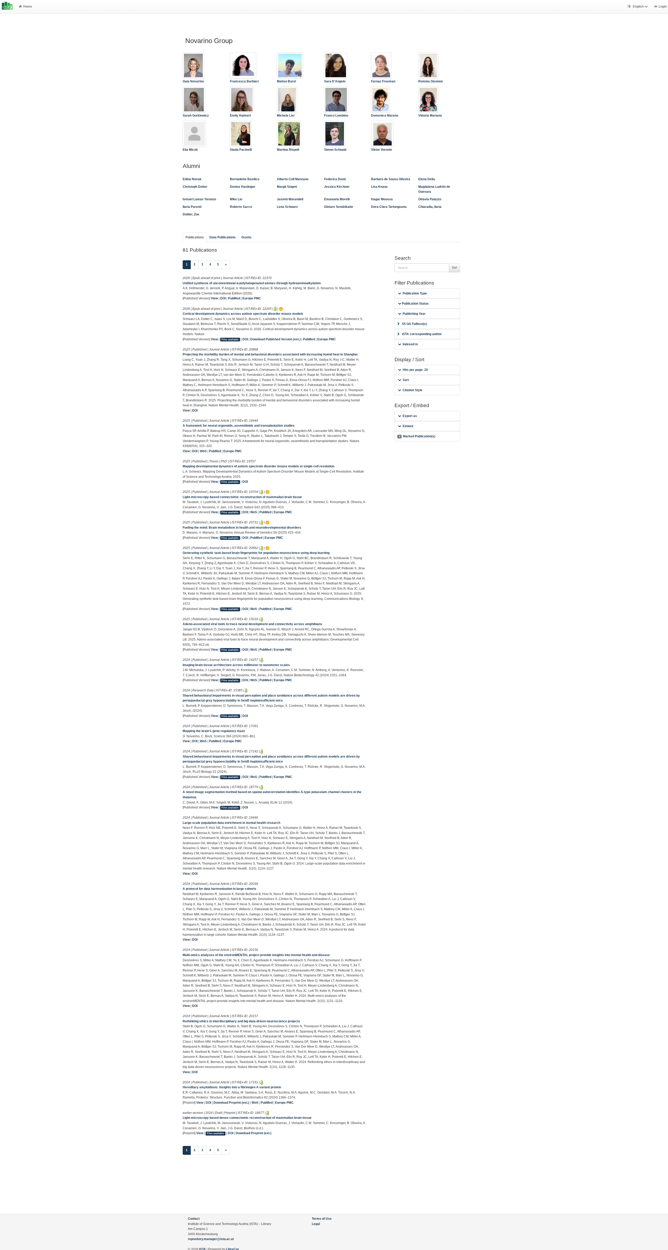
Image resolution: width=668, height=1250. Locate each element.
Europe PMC (251, 298)
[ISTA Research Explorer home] (7, 6)
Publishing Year (414, 314)
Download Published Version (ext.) (275, 339)
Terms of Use (322, 1219)
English (638, 6)
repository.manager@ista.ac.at (211, 1239)
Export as (410, 416)
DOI (223, 298)
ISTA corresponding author (422, 334)
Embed (408, 426)
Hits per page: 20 (415, 370)
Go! (454, 267)
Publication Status (415, 303)
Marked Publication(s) (417, 436)
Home (27, 6)
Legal (316, 1224)
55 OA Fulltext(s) (414, 324)
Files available (230, 339)
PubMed (234, 298)
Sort (406, 380)
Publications (195, 237)
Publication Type (415, 293)
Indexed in (410, 344)
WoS (203, 451)
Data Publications (223, 237)
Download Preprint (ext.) (231, 1102)
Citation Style (412, 390)
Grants (246, 237)
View (214, 298)
